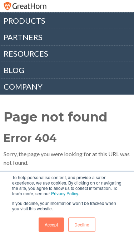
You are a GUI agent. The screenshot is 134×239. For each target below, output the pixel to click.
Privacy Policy (64, 193)
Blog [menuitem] (14, 70)
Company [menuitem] (23, 86)
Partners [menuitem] (23, 37)
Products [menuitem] (24, 20)
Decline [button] (81, 224)
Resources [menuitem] (26, 53)
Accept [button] (51, 224)
